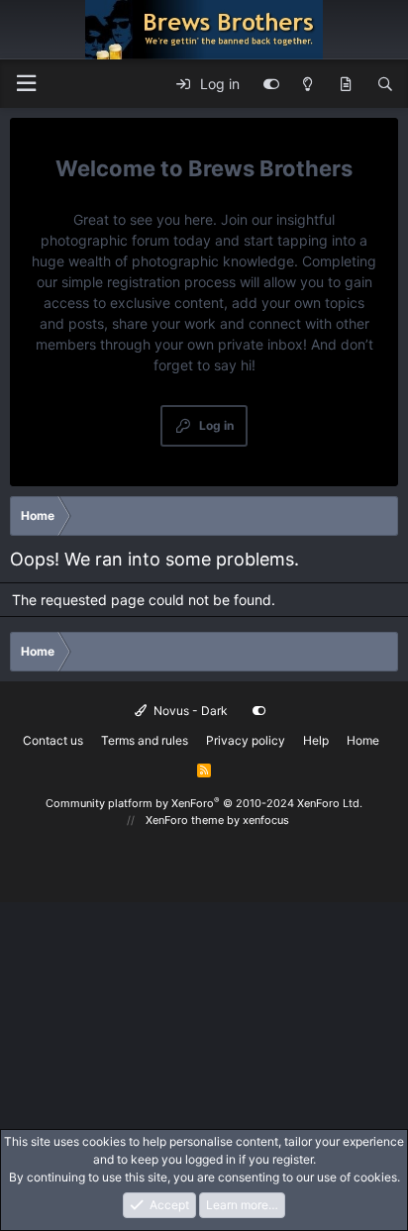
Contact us (53, 740)
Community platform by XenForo (204, 803)
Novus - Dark (189, 710)
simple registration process (148, 281)
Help (316, 740)
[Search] (385, 84)
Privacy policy (245, 740)
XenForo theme (185, 820)
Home (363, 740)
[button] (26, 83)
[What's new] (345, 84)
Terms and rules (144, 740)
